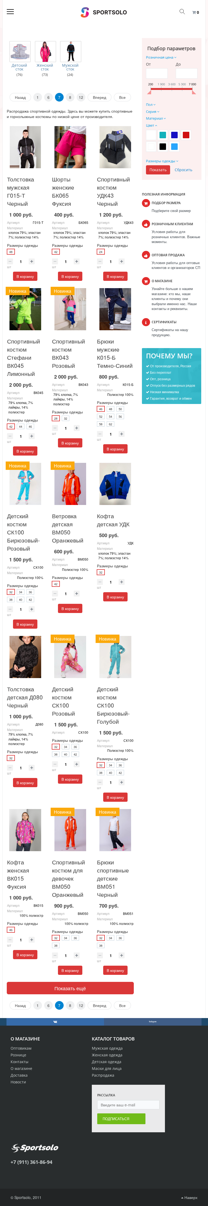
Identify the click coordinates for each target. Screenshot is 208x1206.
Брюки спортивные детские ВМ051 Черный (113, 878)
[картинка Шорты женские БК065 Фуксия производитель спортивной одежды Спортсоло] (70, 147)
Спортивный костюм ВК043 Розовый (68, 353)
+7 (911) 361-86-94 (31, 1162)
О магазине (21, 1068)
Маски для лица (107, 1068)
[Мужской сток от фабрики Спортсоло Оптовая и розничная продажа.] (70, 51)
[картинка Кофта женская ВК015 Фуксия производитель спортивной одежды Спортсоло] (25, 830)
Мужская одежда (107, 1048)
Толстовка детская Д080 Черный (25, 697)
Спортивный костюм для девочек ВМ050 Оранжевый (68, 878)
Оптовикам (21, 1048)
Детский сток (19, 67)
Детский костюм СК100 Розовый (63, 701)
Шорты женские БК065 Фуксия (63, 191)
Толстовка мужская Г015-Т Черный (20, 191)
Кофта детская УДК (113, 520)
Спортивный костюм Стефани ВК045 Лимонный (23, 357)
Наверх (190, 1197)
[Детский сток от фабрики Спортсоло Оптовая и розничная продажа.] (20, 51)
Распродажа (103, 1075)
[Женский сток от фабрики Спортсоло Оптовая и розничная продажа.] (45, 51)
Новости (18, 1081)
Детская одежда (106, 1061)
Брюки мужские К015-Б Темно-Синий (115, 353)
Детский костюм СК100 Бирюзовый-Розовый (23, 532)
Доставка (19, 1075)
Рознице (18, 1054)
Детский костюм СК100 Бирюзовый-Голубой (113, 705)
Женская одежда (107, 1054)
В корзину (25, 276)
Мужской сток (70, 67)
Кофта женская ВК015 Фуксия (18, 874)
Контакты (19, 1061)
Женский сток (45, 67)
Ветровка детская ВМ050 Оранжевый (67, 528)
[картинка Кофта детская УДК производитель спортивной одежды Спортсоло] (115, 484)
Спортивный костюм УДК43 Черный (113, 191)
